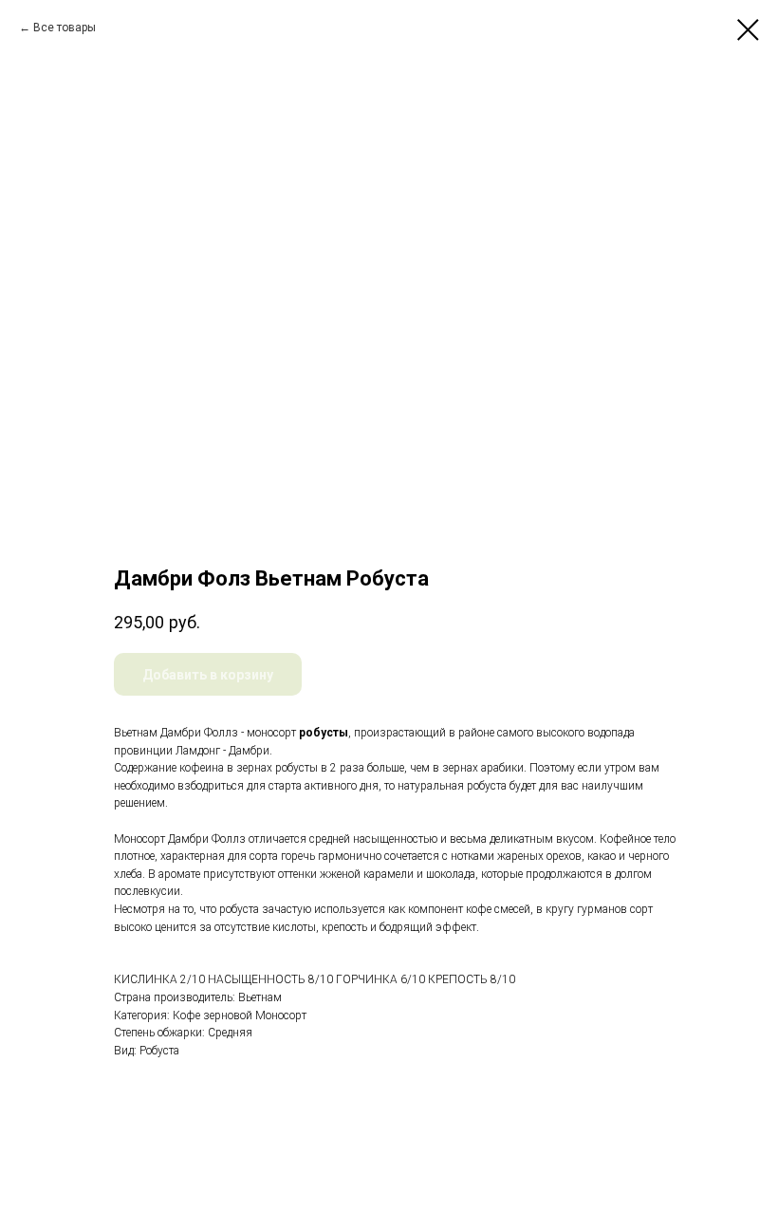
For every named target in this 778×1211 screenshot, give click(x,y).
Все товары (64, 27)
